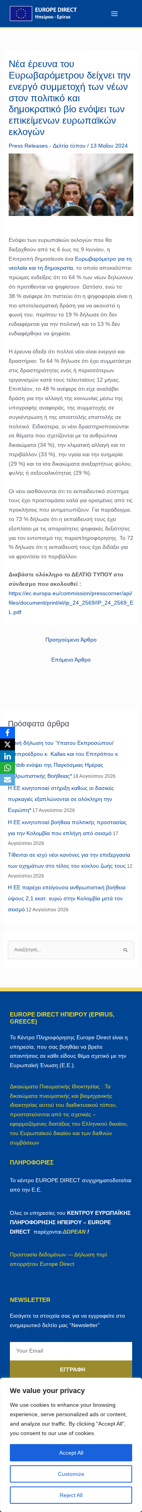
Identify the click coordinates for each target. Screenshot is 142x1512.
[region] (71, 1445)
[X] (7, 744)
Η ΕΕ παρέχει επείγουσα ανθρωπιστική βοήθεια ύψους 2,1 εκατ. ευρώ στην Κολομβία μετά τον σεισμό (66, 898)
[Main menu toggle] (114, 13)
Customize (71, 1474)
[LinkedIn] (7, 756)
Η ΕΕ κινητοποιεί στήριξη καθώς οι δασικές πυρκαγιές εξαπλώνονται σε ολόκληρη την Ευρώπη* (61, 799)
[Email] (7, 780)
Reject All (71, 1495)
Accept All (71, 1453)
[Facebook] (7, 733)
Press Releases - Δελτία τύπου (47, 146)
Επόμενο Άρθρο (71, 659)
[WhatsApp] (7, 768)
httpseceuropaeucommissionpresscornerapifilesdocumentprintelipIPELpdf (71, 602)
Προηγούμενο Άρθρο (71, 639)
